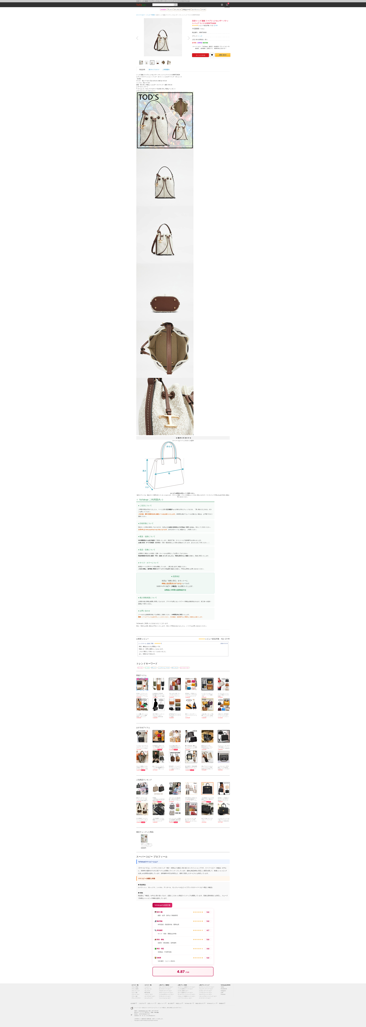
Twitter (222, 987)
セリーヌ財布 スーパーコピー (185, 992)
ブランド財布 (135, 989)
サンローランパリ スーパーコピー (186, 994)
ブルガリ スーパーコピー (165, 990)
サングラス (147, 990)
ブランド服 (134, 996)
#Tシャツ (153, 667)
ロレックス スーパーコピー (166, 987)
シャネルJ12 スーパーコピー (166, 994)
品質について (151, 1003)
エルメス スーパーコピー (205, 994)
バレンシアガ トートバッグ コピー (208, 996)
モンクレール (148, 989)
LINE (222, 992)
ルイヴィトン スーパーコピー (206, 987)
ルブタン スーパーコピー (205, 990)
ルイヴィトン (196, 9)
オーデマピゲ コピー (150, 996)
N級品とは (178, 1003)
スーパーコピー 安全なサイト (141, 1007)
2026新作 (163, 9)
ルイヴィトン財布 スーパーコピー (186, 987)
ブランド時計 (135, 987)
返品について (161, 1003)
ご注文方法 (141, 1003)
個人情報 (170, 1003)
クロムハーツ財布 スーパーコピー (186, 996)
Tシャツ (170, 9)
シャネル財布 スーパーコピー (185, 989)
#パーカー (140, 667)
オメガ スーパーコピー (165, 989)
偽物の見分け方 (199, 1003)
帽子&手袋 (147, 992)
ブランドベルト (136, 994)
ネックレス (177, 9)
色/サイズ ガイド (154, 69)
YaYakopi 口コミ (211, 1003)
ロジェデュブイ (149, 998)
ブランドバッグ (136, 990)
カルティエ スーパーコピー (166, 992)
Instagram (223, 990)
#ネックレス (175, 667)
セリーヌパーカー (184, 667)
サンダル (147, 667)
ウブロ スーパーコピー (165, 996)
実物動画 (221, 1003)
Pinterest (223, 994)
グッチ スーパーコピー (205, 998)
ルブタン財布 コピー (183, 990)
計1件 (216, 25)
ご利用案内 (165, 69)
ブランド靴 (134, 992)
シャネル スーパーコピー (205, 992)
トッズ (200, 36)
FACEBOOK (224, 989)
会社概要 (133, 1003)
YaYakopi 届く (188, 1003)
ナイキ (203, 9)
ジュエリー (147, 987)
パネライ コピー (149, 994)
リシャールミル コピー (165, 998)
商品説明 (142, 69)
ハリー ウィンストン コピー (185, 998)
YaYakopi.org (146, 1020)
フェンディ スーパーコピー (206, 989)
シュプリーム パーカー (164, 667)
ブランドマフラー (136, 998)
